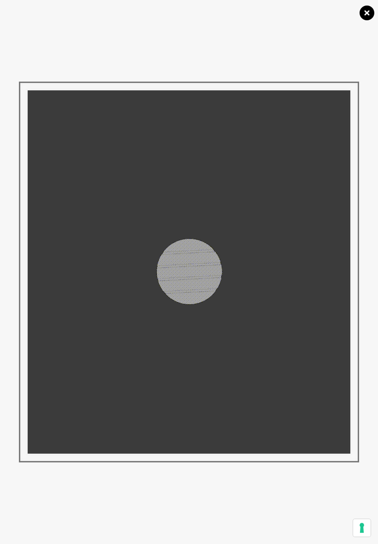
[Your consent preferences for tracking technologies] (362, 528)
